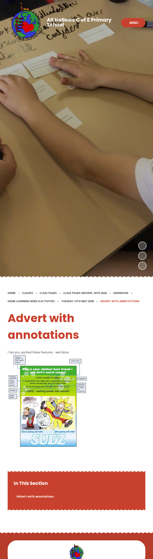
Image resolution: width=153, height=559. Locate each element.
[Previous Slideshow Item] (142, 256)
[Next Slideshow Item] (142, 246)
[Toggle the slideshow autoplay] (142, 266)
